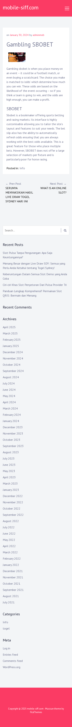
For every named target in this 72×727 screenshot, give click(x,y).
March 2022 (10, 552)
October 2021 (11, 583)
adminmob (38, 35)
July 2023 (9, 458)
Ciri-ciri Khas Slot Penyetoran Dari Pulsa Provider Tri (35, 285)
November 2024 (13, 358)
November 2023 (13, 433)
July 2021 (9, 602)
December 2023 (13, 427)
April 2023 (9, 477)
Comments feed (13, 661)
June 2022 (9, 533)
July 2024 (9, 383)
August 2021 (11, 596)
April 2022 (9, 546)
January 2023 (11, 490)
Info (22, 168)
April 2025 (9, 327)
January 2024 (11, 421)
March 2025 (10, 333)
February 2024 (12, 414)
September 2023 (13, 446)
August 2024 (11, 377)
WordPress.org (11, 667)
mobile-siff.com (21, 7)
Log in (6, 648)
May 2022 (9, 540)
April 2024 (9, 402)
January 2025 (11, 346)
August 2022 (11, 521)
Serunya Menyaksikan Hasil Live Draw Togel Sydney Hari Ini (19, 192)
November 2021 (13, 577)
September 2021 (13, 590)
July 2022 (9, 527)
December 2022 (13, 496)
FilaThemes (36, 712)
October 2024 (11, 364)
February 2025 (12, 339)
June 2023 (9, 465)
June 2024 (9, 389)
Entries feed (10, 654)
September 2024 (13, 371)
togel (6, 628)
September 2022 (13, 515)
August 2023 (11, 452)
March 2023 (10, 483)
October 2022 (11, 508)
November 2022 (13, 502)
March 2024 (10, 408)
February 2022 (12, 558)
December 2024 (13, 352)
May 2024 (9, 396)
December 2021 (13, 571)
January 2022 (11, 565)
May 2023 (9, 471)
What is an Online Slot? (53, 188)
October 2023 (11, 439)
